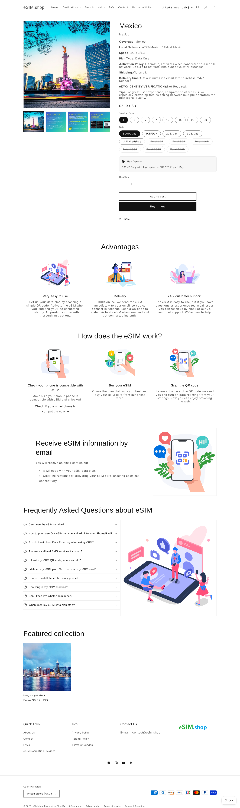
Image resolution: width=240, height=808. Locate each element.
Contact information (135, 806)
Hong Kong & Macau (34, 695)
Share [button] (126, 218)
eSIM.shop (38, 806)
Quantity (124, 177)
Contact (28, 738)
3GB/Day (193, 133)
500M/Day (130, 133)
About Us (29, 732)
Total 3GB (159, 142)
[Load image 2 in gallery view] (56, 122)
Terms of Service (82, 744)
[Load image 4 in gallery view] (100, 122)
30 (205, 119)
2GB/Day (172, 133)
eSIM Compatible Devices (39, 750)
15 (180, 119)
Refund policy (76, 806)
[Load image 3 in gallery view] (78, 122)
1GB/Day (151, 133)
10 (167, 119)
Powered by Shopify (54, 806)
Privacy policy (93, 806)
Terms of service (112, 806)
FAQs (26, 744)
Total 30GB (156, 150)
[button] (71, 7)
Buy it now (157, 206)
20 (192, 119)
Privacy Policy (80, 732)
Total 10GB (204, 142)
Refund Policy (80, 738)
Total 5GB (181, 142)
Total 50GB (179, 150)
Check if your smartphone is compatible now (55, 409)
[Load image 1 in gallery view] (33, 122)
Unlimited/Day (132, 141)
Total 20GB (132, 150)
